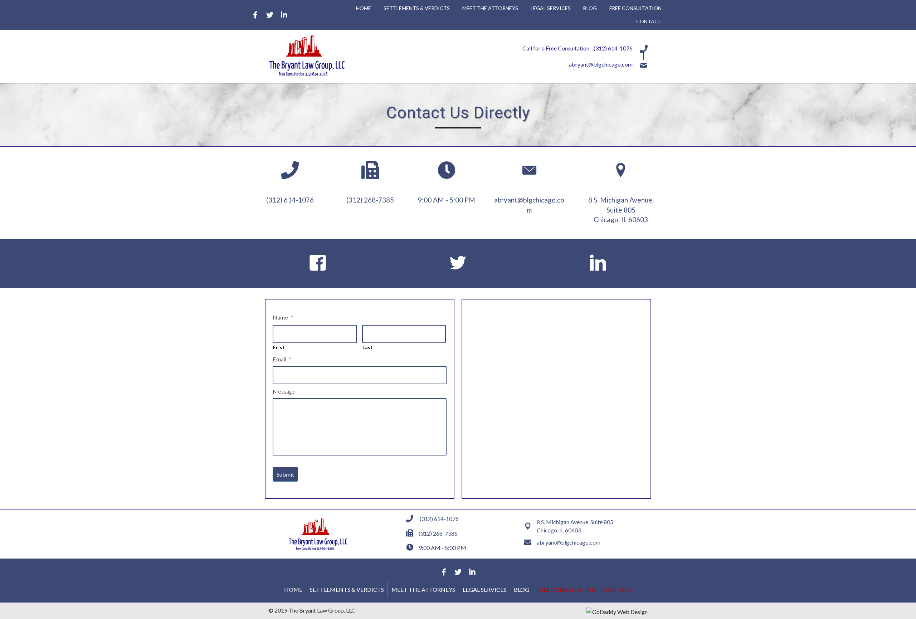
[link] (363, 8)
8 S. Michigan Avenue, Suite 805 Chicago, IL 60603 (621, 210)
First (279, 347)
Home (293, 589)
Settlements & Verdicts (347, 589)
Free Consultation (566, 589)
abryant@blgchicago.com (601, 64)
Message (284, 391)
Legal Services (484, 589)
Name (283, 317)
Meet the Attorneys (423, 589)
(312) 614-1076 (613, 48)
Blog (521, 589)
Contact (618, 589)
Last (367, 347)
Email (282, 359)
